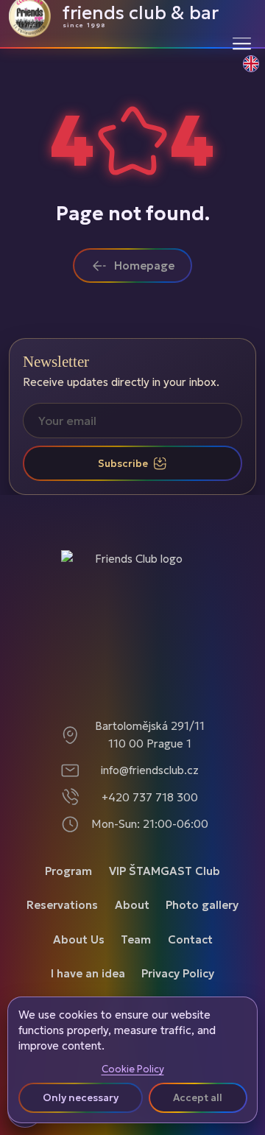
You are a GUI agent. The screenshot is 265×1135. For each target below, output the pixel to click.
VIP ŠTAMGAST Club (164, 871)
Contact (190, 939)
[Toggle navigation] (241, 43)
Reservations (62, 905)
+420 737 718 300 (150, 797)
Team (136, 939)
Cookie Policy (133, 1069)
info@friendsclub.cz (150, 770)
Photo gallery (202, 905)
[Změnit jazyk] (243, 71)
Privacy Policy (177, 973)
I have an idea (88, 973)
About (132, 905)
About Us (79, 939)
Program (68, 871)
